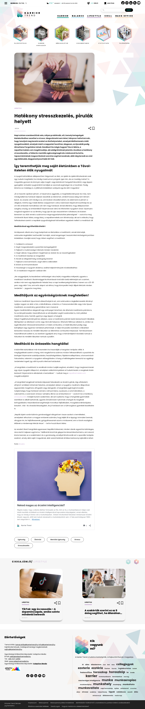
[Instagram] (127, 3)
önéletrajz (118, 695)
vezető (129, 692)
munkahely (102, 684)
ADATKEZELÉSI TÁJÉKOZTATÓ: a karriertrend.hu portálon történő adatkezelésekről (103, 703)
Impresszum (32, 703)
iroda (132, 672)
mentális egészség (57, 540)
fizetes (107, 668)
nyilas (116, 688)
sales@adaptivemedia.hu (20, 656)
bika (113, 665)
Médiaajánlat (43, 703)
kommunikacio (105, 677)
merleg (126, 677)
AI (83, 665)
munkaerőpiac (86, 684)
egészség (21, 540)
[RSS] (135, 3)
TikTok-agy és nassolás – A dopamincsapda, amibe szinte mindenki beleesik (41, 611)
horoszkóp (117, 672)
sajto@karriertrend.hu (13, 649)
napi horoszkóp (107, 688)
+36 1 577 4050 (14, 659)
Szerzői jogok (55, 706)
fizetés (114, 668)
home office (86, 672)
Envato (22, 444)
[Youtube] (138, 3)
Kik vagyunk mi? (96, 645)
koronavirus (117, 677)
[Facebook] (123, 3)
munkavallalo (88, 688)
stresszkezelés (20, 397)
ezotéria (97, 668)
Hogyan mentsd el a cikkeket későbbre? (75, 706)
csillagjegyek (125, 664)
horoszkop (100, 672)
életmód (38, 540)
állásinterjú (97, 695)
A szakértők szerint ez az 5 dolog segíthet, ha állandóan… (103, 612)
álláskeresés (108, 695)
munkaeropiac (125, 680)
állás (136, 692)
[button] (137, 561)
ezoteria (84, 668)
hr (128, 672)
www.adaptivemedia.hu (19, 661)
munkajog (117, 684)
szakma (93, 692)
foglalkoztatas (124, 668)
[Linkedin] (131, 3)
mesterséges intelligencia (89, 680)
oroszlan (133, 688)
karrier (91, 676)
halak (135, 668)
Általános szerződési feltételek (38, 706)
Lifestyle (18, 108)
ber (108, 665)
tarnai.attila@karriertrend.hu (26, 645)
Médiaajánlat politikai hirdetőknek (62, 703)
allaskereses (96, 665)
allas (87, 665)
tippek (112, 692)
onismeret (124, 688)
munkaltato (129, 684)
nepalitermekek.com (77, 373)
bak (104, 665)
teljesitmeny (102, 692)
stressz (77, 540)
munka (107, 680)
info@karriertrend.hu (47, 645)
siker (78, 692)
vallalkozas (121, 692)
